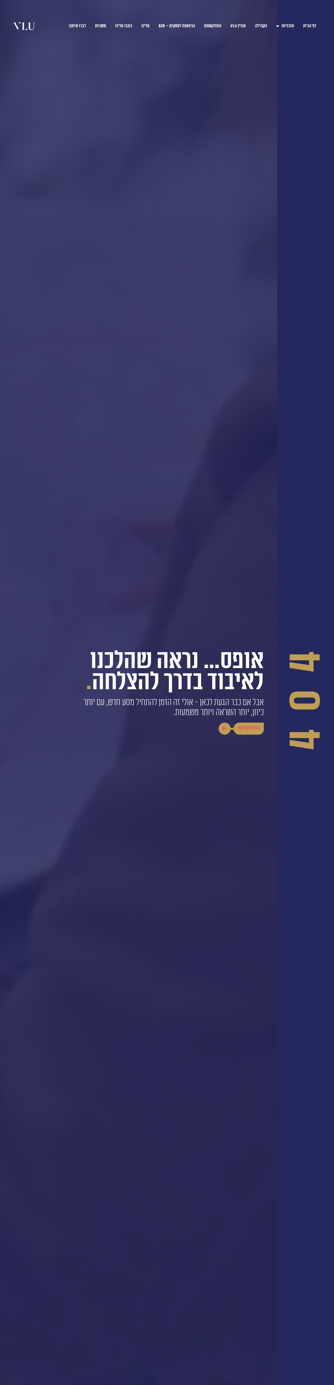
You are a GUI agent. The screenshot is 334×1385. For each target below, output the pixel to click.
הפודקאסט (212, 26)
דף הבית (309, 26)
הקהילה (261, 26)
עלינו (145, 26)
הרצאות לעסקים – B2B (177, 26)
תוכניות (288, 26)
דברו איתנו (77, 26)
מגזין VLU (238, 26)
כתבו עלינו (123, 26)
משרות (100, 26)
